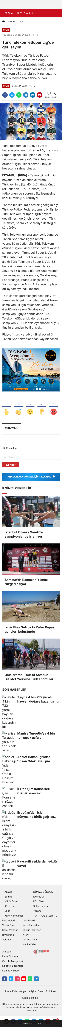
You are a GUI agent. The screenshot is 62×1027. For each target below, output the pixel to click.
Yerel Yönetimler (14, 915)
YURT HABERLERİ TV (45, 915)
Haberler (12, 21)
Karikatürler (29, 944)
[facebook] (5, 95)
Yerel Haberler (31, 925)
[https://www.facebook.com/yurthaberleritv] (4, 978)
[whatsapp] (19, 95)
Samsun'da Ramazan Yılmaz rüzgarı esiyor (26, 582)
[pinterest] (39, 95)
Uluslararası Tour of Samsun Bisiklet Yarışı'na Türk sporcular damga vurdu (29, 677)
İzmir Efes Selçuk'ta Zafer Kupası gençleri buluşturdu (30, 629)
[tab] (11, 427)
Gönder (10, 464)
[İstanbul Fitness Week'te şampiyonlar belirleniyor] (31, 511)
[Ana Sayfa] (3, 21)
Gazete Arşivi (30, 939)
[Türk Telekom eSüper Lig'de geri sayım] (31, 121)
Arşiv (26, 934)
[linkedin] (32, 95)
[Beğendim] (6, 407)
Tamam (38, 1024)
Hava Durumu (10, 956)
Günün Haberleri (32, 929)
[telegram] (25, 95)
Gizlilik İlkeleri (30, 997)
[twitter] (12, 95)
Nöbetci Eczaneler (12, 965)
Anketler (7, 951)
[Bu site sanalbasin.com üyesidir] (41, 951)
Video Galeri (9, 925)
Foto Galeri (8, 920)
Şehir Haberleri (41, 906)
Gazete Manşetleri (12, 961)
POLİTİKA (38, 901)
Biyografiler (8, 934)
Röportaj (9, 906)
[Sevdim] (30, 407)
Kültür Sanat (11, 901)
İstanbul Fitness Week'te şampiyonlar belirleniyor (24, 534)
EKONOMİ (38, 896)
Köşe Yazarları (10, 929)
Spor (21, 21)
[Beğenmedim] (41, 407)
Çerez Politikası (47, 991)
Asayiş (8, 891)
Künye (22, 991)
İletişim (32, 991)
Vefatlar (6, 939)
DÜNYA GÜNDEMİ (43, 891)
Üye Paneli (29, 920)
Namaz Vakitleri (11, 970)
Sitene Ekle (10, 991)
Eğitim (8, 896)
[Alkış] (18, 407)
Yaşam (37, 910)
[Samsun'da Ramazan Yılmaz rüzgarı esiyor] (31, 559)
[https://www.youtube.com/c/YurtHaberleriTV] (23, 978)
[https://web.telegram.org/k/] (36, 978)
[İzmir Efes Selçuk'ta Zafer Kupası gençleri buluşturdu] (31, 606)
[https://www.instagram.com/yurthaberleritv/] (17, 978)
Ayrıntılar (27, 1024)
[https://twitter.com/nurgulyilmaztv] (11, 978)
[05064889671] (30, 978)
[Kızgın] (53, 407)
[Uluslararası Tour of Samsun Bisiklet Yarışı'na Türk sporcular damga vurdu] (31, 654)
